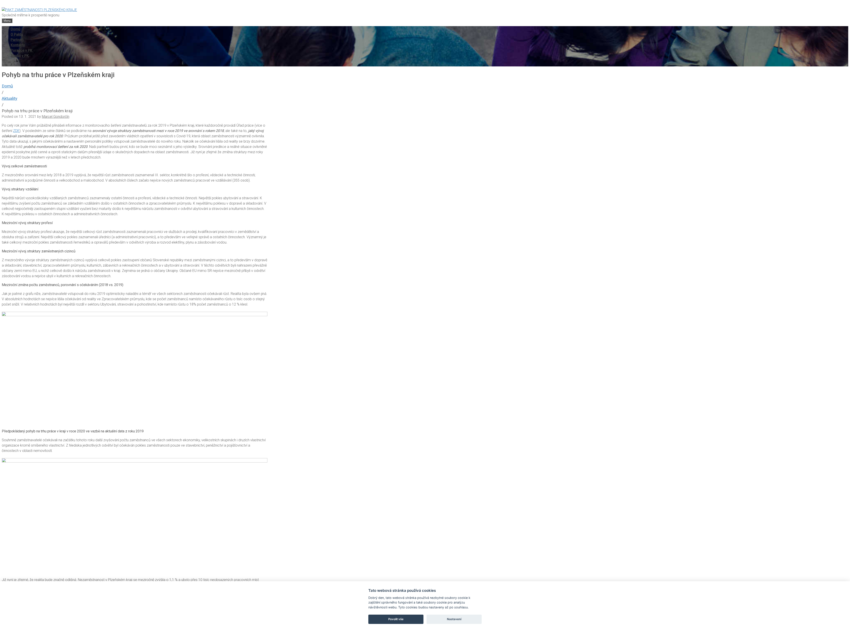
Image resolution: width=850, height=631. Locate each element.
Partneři (17, 40)
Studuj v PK (20, 56)
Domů (15, 29)
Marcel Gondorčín (55, 116)
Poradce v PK (21, 50)
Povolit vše (396, 619)
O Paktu (17, 34)
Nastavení (454, 619)
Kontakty (18, 45)
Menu (7, 20)
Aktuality (9, 98)
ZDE (16, 131)
